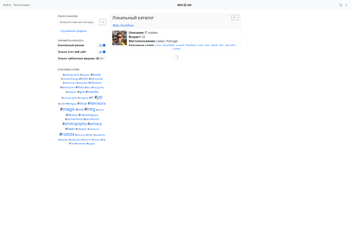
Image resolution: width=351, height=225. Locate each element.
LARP (62, 103)
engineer (83, 82)
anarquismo (72, 74)
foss (88, 87)
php (207, 45)
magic (69, 109)
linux (83, 103)
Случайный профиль (73, 31)
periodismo (92, 119)
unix (158, 45)
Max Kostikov (123, 25)
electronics (70, 82)
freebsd (191, 45)
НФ (103, 139)
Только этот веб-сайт (72, 52)
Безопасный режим (71, 45)
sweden (64, 139)
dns (221, 45)
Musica (73, 115)
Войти (7, 5)
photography (76, 123)
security (81, 135)
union (96, 139)
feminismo (68, 87)
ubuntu (87, 139)
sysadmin (168, 45)
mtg (91, 109)
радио (91, 143)
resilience (94, 129)
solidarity (100, 135)
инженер (81, 143)
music (101, 109)
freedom (72, 92)
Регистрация (22, 5)
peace (95, 115)
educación (96, 78)
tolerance (76, 139)
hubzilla (93, 92)
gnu (82, 92)
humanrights (70, 97)
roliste (68, 134)
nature (85, 115)
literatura (98, 103)
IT (92, 98)
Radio (71, 129)
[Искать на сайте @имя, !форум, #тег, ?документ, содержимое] (341, 4)
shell (214, 45)
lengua (72, 103)
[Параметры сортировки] (235, 17)
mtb (81, 109)
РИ (72, 143)
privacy (96, 123)
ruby (200, 45)
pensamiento (75, 119)
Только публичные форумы (76, 58)
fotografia (98, 87)
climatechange (70, 78)
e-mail (180, 45)
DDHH (84, 78)
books (97, 74)
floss (81, 87)
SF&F (90, 135)
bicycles (86, 74)
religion (82, 129)
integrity (83, 97)
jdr (100, 97)
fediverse (95, 82)
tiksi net (184, 5)
